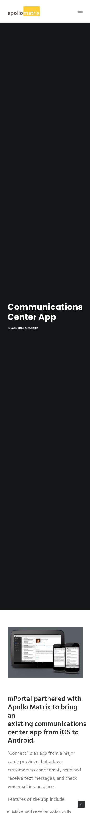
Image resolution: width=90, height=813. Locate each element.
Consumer (18, 328)
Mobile (33, 328)
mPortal (20, 699)
